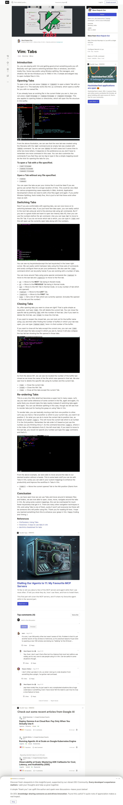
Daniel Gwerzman (28, 717)
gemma (21, 726)
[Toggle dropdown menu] (78, 532)
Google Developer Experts (42, 717)
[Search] (12, 2)
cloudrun (28, 726)
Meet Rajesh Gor (27, 40)
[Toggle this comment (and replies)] (18, 636)
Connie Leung (26, 758)
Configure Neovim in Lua (95, 50)
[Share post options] (7, 82)
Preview (32, 627)
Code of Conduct (43, 700)
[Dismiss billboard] (119, 778)
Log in (101, 2)
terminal (25, 56)
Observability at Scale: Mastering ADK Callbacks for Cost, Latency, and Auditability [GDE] (47, 763)
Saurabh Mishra (27, 737)
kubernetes (36, 743)
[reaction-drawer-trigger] (8, 57)
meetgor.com (60, 42)
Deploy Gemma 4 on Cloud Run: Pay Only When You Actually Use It (44, 722)
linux (31, 56)
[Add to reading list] (7, 70)
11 (39, 770)
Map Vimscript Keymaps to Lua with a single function (101, 42)
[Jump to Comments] (7, 63)
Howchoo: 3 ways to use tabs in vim (33, 525)
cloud (34, 726)
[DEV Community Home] (7, 2)
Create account (111, 2)
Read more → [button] (23, 604)
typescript (37, 767)
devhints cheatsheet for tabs (30, 527)
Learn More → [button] (93, 101)
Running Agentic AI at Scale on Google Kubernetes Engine (47, 741)
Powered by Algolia (60, 2)
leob (23, 633)
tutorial (27, 767)
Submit (24, 627)
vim (19, 56)
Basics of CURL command (95, 57)
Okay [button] (13, 802)
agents (21, 743)
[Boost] (7, 76)
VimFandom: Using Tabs (28, 522)
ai (38, 726)
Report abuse (54, 700)
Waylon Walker (26, 669)
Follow (102, 14)
